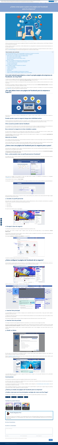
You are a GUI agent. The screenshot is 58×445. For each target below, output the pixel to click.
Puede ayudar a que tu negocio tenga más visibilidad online (17, 55)
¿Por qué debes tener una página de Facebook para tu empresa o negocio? (19, 54)
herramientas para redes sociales (43, 383)
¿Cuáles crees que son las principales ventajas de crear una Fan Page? (19, 72)
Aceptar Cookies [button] (51, 1)
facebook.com (8, 177)
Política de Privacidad (42, 443)
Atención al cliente (10, 59)
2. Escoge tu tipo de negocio (12, 64)
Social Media (10, 41)
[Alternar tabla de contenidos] (52, 52)
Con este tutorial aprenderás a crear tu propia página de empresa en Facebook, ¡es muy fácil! (22, 53)
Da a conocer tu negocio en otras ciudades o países (16, 58)
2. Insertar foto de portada (11, 67)
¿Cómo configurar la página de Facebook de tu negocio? (16, 65)
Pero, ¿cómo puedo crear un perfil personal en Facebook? (17, 61)
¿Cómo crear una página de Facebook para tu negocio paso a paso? (18, 60)
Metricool (9, 88)
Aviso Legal (38, 443)
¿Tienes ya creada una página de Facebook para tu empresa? (18, 71)
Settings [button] (56, 1)
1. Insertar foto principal (11, 66)
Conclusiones (9, 70)
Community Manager (12, 49)
